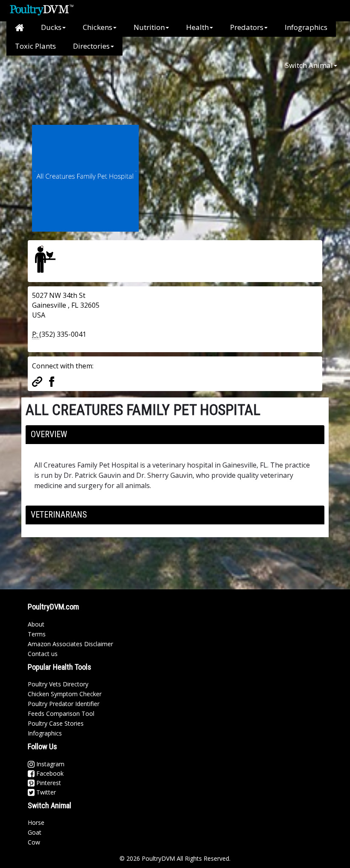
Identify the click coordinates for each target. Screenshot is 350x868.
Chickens (97, 27)
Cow (34, 842)
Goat (34, 832)
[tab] (175, 434)
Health (197, 27)
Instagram (49, 764)
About (36, 624)
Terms (37, 634)
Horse (36, 822)
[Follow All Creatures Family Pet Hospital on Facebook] (52, 380)
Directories (91, 46)
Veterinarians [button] (59, 514)
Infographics (306, 27)
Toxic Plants (35, 46)
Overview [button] (49, 434)
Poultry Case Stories (56, 723)
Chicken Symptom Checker (65, 694)
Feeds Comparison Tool (61, 713)
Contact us (43, 654)
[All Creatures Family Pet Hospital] (85, 177)
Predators (246, 27)
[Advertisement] (170, 94)
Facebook (49, 773)
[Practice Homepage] (37, 380)
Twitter (45, 792)
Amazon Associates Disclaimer (70, 644)
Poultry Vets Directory (58, 684)
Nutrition (149, 27)
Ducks (51, 27)
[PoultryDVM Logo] (41, 9)
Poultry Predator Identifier (63, 704)
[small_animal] (45, 259)
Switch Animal (309, 65)
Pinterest (48, 783)
